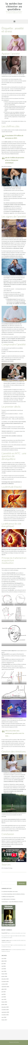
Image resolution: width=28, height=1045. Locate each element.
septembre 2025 (5, 986)
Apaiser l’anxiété (11, 53)
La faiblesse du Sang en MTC (8, 896)
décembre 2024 (5, 1007)
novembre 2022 (5, 1014)
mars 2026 (4, 971)
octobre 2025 (5, 984)
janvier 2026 (4, 976)
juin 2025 (4, 991)
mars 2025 (4, 999)
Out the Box (16, 1042)
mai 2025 (4, 994)
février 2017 (4, 1019)
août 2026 (4, 958)
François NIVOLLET (6, 935)
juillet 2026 (4, 961)
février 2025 (4, 1002)
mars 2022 (4, 1017)
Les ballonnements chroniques (8, 899)
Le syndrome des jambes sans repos (10, 891)
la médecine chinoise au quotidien (14, 6)
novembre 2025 (5, 981)
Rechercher (22, 883)
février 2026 (4, 973)
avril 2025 (4, 996)
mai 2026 (4, 966)
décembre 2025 (5, 979)
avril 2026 (4, 968)
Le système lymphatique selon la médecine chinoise (13, 894)
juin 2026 (4, 963)
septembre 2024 (5, 1012)
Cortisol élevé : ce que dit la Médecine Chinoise (12, 901)
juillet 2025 (4, 989)
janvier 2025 (4, 1004)
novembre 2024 (5, 1009)
